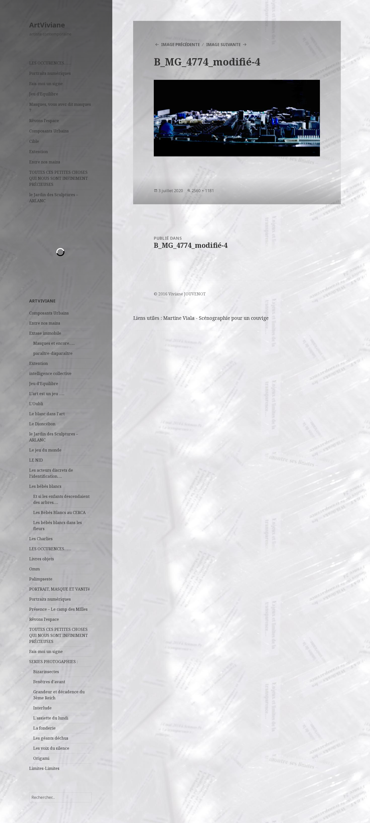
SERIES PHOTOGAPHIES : (53, 661)
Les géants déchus (50, 738)
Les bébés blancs (45, 486)
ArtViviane (47, 24)
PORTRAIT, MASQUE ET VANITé (59, 589)
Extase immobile (45, 333)
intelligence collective (50, 373)
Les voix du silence (51, 748)
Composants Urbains (49, 131)
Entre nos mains (44, 162)
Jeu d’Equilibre (43, 94)
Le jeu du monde (45, 450)
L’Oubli (36, 403)
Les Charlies (41, 538)
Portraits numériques (50, 73)
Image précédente (180, 44)
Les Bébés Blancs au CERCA (59, 512)
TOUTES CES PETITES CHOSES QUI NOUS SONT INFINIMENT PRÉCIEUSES (58, 178)
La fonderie (44, 728)
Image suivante (223, 44)
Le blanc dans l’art (47, 414)
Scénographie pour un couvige (234, 318)
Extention (38, 151)
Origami (41, 758)
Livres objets (41, 559)
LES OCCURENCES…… (50, 63)
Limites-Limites (44, 768)
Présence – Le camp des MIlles (58, 609)
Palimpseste (40, 579)
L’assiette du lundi (50, 718)
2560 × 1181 (203, 190)
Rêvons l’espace (44, 120)
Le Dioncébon (42, 424)
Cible (34, 141)
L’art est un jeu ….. (46, 393)
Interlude (42, 708)
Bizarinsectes (46, 671)
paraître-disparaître (52, 353)
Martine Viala (179, 318)
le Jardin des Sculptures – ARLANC (53, 197)
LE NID (36, 460)
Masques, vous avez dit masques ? (60, 107)
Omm (34, 569)
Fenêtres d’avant (49, 681)
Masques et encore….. (54, 343)
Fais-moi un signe (46, 83)
